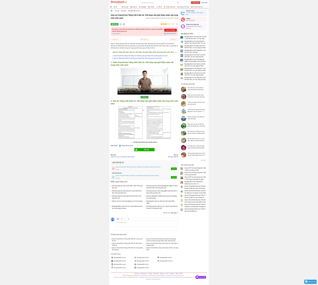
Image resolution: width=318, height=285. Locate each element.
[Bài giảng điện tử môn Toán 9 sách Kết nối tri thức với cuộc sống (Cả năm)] (181, 73)
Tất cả (115, 7)
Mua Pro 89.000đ (170, 30)
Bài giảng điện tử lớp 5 (134, 10)
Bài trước (116, 39)
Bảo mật (162, 273)
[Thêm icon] (117, 218)
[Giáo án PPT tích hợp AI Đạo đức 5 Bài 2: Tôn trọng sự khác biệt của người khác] (181, 177)
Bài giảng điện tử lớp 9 (166, 257)
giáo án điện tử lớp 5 (149, 48)
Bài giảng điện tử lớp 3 (120, 264)
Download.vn (112, 11)
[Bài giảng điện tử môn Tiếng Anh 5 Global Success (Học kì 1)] (181, 182)
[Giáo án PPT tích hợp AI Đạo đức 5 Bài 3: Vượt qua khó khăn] (181, 173)
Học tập (117, 10)
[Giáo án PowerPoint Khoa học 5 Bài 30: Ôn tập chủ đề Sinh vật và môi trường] (181, 187)
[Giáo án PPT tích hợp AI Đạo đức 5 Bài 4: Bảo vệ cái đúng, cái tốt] (181, 168)
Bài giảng (123, 10)
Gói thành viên (143, 273)
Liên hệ (167, 273)
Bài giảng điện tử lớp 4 (120, 267)
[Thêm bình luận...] (147, 223)
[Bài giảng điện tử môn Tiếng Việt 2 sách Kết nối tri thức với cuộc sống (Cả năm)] (181, 78)
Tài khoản (137, 273)
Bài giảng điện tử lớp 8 (143, 267)
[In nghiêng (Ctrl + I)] (124, 218)
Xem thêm (203, 160)
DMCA (181, 273)
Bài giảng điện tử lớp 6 (143, 261)
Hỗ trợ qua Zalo (171, 33)
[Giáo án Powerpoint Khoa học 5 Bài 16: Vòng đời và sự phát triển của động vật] (181, 205)
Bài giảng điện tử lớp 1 (120, 257)
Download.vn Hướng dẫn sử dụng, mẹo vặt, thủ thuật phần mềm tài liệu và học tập (119, 2)
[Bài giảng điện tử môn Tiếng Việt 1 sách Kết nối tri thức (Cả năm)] (181, 51)
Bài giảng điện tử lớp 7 (143, 264)
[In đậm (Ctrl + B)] (121, 218)
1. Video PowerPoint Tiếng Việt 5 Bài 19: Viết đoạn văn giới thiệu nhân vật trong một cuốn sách (140, 55)
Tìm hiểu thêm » (116, 33)
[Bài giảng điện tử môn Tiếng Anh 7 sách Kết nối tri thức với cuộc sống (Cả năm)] (181, 69)
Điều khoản (156, 273)
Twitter (176, 273)
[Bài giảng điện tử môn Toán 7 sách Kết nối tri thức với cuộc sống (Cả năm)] (181, 55)
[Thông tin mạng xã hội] (201, 279)
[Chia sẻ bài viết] (176, 24)
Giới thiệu (150, 273)
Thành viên (196, 2)
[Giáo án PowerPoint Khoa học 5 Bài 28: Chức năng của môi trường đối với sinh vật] (181, 200)
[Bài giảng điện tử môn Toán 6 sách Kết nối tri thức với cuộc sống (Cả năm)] (181, 64)
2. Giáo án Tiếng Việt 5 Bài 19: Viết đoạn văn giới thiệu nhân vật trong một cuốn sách (137, 58)
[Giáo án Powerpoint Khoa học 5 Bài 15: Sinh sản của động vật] (181, 209)
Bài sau (173, 39)
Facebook (172, 273)
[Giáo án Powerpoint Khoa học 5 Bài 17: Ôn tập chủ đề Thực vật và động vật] (181, 196)
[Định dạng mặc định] (128, 218)
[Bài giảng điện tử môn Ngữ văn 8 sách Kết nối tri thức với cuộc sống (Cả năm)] (181, 46)
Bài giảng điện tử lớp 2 (120, 261)
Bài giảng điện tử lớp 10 (166, 261)
